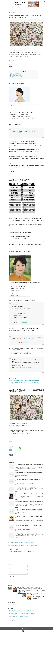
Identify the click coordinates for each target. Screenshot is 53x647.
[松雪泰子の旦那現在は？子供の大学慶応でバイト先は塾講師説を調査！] (11, 466)
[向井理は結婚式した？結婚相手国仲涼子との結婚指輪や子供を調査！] (11, 535)
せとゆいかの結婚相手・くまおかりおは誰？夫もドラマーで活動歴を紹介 (22, 613)
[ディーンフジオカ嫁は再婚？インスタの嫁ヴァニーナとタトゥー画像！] (11, 496)
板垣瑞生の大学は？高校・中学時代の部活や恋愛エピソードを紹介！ (29, 509)
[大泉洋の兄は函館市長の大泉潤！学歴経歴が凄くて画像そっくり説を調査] (11, 481)
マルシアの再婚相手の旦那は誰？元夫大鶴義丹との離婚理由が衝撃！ (29, 487)
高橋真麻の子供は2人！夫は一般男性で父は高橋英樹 (18, 616)
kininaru (42, 457)
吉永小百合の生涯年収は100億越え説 (16, 75)
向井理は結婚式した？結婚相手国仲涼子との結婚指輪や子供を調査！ (29, 533)
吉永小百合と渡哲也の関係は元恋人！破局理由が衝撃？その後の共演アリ (24, 380)
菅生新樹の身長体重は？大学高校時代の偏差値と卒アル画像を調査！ (29, 472)
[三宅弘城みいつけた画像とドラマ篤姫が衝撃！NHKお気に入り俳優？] (11, 518)
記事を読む (16, 470)
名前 (10, 564)
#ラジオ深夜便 (14, 304)
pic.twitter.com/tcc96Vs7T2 (26, 367)
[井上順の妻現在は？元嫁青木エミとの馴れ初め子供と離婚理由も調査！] (11, 503)
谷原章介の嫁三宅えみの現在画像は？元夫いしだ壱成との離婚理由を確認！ (27, 587)
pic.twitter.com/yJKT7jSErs (17, 132)
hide (25, 71)
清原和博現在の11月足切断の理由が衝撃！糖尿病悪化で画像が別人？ (30, 588)
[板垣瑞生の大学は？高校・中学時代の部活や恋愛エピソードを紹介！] (11, 511)
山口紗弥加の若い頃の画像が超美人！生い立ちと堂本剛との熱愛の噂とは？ (25, 545)
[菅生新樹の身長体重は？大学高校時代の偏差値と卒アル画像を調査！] (11, 474)
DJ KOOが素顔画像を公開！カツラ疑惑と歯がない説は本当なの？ (23, 542)
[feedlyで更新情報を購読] (10, 455)
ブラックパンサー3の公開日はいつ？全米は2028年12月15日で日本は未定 (22, 610)
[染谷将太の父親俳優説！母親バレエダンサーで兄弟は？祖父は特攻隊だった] (11, 527)
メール (10, 568)
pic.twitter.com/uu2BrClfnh (16, 339)
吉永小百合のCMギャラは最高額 (15, 74)
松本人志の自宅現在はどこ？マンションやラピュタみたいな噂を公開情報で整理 (38, 597)
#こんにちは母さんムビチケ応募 (27, 338)
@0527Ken (28, 130)
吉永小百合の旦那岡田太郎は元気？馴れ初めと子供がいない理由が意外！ (24, 382)
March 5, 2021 (24, 322)
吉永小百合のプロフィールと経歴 (15, 76)
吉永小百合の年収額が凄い (14, 73)
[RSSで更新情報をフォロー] (12, 455)
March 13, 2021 (27, 369)
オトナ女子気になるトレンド (27, 628)
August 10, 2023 (25, 342)
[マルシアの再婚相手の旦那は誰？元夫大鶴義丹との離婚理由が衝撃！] (11, 489)
